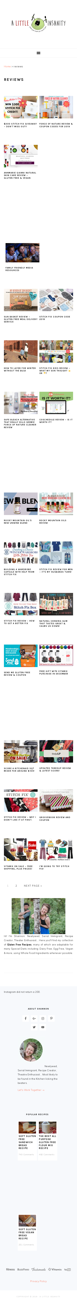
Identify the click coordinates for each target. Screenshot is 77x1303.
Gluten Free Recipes (19, 944)
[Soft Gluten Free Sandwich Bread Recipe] (27, 1132)
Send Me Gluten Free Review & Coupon (17, 673)
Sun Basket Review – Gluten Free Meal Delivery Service (21, 319)
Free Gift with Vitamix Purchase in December (53, 672)
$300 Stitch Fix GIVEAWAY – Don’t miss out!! (20, 125)
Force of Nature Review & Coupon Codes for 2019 (56, 125)
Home (7, 66)
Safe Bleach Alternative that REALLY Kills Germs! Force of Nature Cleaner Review (20, 424)
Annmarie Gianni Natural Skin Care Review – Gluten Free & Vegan (20, 175)
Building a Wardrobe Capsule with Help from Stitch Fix (19, 572)
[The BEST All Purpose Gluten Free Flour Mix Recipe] (47, 1132)
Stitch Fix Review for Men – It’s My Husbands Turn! (56, 570)
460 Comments (46, 1154)
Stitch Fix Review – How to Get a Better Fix (19, 622)
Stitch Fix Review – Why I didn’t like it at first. (20, 818)
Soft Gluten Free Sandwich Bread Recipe (27, 1142)
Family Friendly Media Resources (19, 269)
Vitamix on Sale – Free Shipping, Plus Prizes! (18, 867)
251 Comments (26, 1244)
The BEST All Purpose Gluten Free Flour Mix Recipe (47, 1142)
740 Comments (26, 1154)
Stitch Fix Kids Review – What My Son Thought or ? (54, 371)
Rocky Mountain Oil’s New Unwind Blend (18, 521)
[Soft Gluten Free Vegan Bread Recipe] (27, 1225)
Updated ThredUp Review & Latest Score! (55, 769)
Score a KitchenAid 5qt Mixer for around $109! (19, 769)
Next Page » (33, 885)
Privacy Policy (38, 1281)
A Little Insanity (38, 23)
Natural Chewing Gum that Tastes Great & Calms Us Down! (53, 623)
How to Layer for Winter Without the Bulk (20, 369)
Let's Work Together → (31, 1090)
